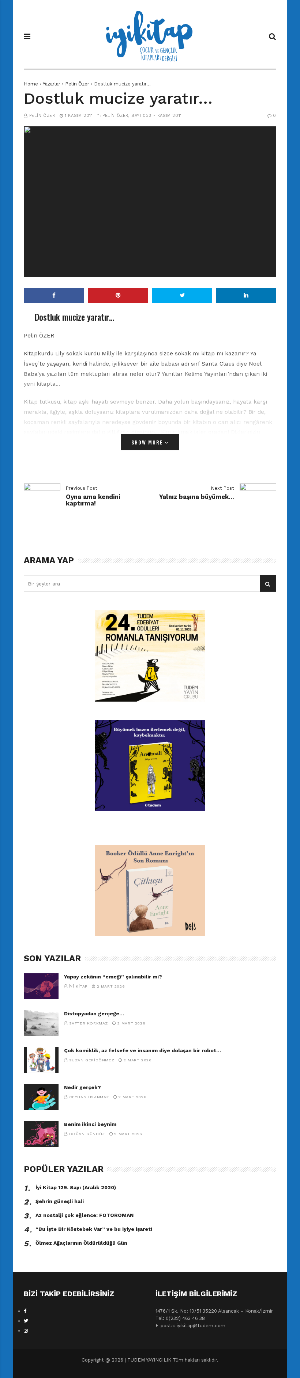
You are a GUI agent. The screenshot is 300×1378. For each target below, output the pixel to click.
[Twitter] (26, 1321)
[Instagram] (26, 1330)
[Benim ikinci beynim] (41, 1134)
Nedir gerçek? (82, 1087)
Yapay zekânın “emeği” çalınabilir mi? (113, 977)
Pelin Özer (77, 84)
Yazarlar (51, 84)
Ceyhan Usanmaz (89, 1097)
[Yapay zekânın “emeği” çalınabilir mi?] (41, 986)
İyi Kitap (78, 986)
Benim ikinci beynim (90, 1124)
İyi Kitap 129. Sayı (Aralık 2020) (75, 1187)
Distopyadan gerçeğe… (94, 1013)
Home (31, 84)
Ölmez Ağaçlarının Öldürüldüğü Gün (81, 1243)
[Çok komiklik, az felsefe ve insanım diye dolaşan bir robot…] (41, 1060)
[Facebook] (25, 1311)
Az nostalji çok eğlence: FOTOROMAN (84, 1215)
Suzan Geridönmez (92, 1060)
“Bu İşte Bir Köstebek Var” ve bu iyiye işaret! (93, 1229)
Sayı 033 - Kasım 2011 (156, 115)
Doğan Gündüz (87, 1133)
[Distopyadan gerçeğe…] (41, 1023)
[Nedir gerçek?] (41, 1097)
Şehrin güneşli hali (59, 1201)
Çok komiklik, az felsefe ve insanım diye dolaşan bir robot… (142, 1050)
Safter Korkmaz (88, 1023)
